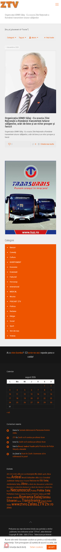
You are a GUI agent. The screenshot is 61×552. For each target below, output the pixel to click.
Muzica (12, 296)
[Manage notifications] (6, 545)
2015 (15, 474)
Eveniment (13, 272)
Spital (19, 501)
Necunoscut (20, 490)
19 (25, 398)
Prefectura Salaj (20, 494)
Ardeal (16, 477)
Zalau (32, 503)
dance (21, 481)
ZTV (14, 437)
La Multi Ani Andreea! (22, 487)
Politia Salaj (43, 490)
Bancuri (13, 247)
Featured (13, 277)
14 (38, 394)
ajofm (45, 474)
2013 (8, 474)
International (14, 287)
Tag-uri (21, 37)
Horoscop (13, 282)
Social (12, 321)
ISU (38, 481)
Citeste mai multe (47, 144)
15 (44, 394)
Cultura (13, 257)
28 (38, 402)
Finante (26, 481)
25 (17, 402)
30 (51, 402)
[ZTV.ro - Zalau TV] (9, 4)
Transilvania (31, 500)
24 (10, 402)
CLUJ (41, 478)
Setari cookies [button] (36, 547)
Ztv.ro (49, 504)
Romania (26, 497)
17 (10, 398)
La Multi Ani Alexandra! (36, 484)
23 (51, 398)
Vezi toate (50, 37)
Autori (34, 37)
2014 (12, 474)
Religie (12, 316)
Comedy (13, 252)
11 (17, 394)
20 (31, 398)
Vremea (12, 336)
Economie (13, 267)
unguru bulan (46, 501)
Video (9, 505)
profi (44, 494)
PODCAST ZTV (15, 301)
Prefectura (10, 494)
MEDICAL (13, 292)
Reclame (13, 311)
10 (10, 394)
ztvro (9, 507)
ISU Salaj (44, 480)
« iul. (8, 412)
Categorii (10, 37)
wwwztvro (19, 504)
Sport (12, 326)
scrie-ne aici (34, 352)
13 (31, 394)
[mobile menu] (57, 4)
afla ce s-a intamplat (25, 474)
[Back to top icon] (30, 522)
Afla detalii (38, 474)
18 (17, 398)
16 (51, 394)
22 (44, 398)
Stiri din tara (14, 331)
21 (38, 398)
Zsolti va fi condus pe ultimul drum (31, 437)
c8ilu (37, 477)
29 (44, 402)
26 (25, 402)
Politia (33, 490)
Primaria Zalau (37, 494)
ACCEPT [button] (51, 547)
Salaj (38, 496)
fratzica (33, 480)
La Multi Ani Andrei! (36, 487)
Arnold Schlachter (28, 477)
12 (25, 394)
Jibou (23, 484)
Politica (13, 306)
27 (31, 402)
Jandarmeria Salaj (13, 484)
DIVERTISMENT (15, 262)
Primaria (29, 494)
